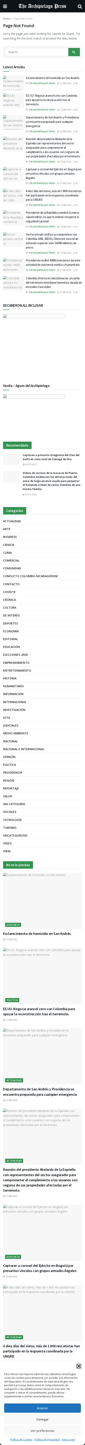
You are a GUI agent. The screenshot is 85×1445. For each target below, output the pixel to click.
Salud (7, 796)
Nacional (10, 741)
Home (6, 18)
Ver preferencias (42, 1431)
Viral (7, 851)
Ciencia (8, 545)
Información (13, 694)
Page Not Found (23, 18)
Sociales (9, 812)
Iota (6, 718)
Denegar (42, 1419)
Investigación (14, 710)
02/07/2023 (31, 494)
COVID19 (9, 592)
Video (7, 843)
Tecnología (12, 820)
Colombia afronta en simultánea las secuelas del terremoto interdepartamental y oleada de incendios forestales (54, 282)
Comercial (11, 560)
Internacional (14, 702)
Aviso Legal (68, 1439)
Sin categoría (14, 804)
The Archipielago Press (42, 83)
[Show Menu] (5, 6)
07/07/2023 (31, 464)
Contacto (11, 584)
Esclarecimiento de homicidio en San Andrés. (53, 78)
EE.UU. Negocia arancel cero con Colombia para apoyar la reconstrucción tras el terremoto (51, 100)
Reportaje (11, 788)
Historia (10, 678)
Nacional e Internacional (23, 749)
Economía (11, 631)
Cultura (9, 607)
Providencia (12, 772)
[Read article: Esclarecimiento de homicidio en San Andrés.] (13, 83)
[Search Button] (80, 6)
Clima (7, 553)
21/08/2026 (65, 83)
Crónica (9, 600)
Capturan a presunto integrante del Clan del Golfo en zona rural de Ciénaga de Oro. (51, 457)
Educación (11, 647)
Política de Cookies (21, 1439)
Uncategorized (15, 835)
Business (10, 537)
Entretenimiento (17, 670)
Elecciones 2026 (15, 655)
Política (9, 765)
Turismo (10, 828)
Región (8, 780)
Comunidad (12, 568)
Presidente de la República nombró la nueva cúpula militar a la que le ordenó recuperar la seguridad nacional (52, 217)
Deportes (10, 623)
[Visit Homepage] (42, 6)
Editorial (10, 639)
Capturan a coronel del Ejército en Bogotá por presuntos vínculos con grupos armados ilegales (54, 173)
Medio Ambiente (15, 733)
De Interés (11, 615)
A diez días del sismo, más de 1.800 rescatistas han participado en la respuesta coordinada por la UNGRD (53, 195)
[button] (79, 1366)
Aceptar (42, 1408)
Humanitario (13, 686)
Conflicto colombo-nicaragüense (30, 576)
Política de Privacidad (47, 1439)
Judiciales (10, 725)
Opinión (9, 757)
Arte (7, 529)
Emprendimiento (16, 663)
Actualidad (12, 521)
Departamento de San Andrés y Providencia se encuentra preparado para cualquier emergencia (52, 121)
